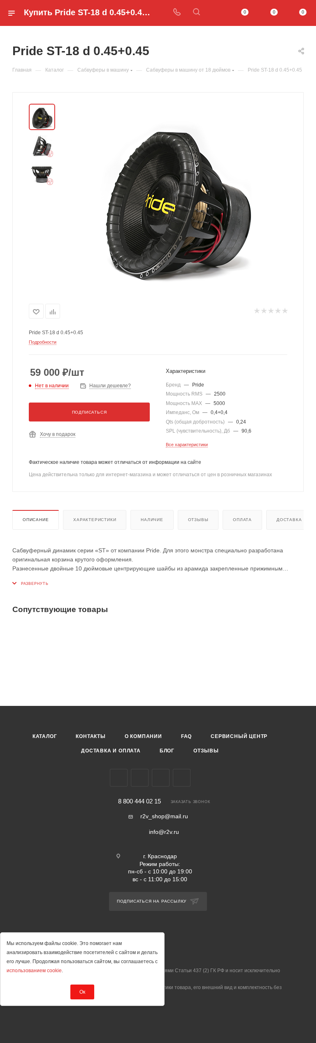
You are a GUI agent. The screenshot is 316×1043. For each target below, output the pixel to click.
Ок (82, 992)
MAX (182, 778)
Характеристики (94, 519)
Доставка (289, 519)
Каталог (45, 736)
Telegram (140, 778)
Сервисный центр (239, 736)
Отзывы (198, 519)
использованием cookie (34, 970)
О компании (143, 736)
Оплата (242, 519)
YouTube (161, 778)
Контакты (90, 736)
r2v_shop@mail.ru (164, 816)
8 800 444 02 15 (139, 802)
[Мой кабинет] (216, 12)
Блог (167, 751)
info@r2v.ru (164, 832)
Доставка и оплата (111, 751)
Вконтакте (119, 778)
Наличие (152, 519)
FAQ (186, 736)
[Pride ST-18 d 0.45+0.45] (176, 196)
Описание (36, 519)
